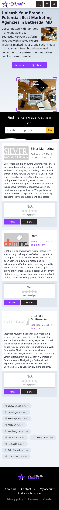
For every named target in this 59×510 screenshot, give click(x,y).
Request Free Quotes (28, 65)
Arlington (44, 437)
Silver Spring (17, 418)
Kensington (17, 412)
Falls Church (17, 450)
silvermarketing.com (41, 157)
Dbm (34, 236)
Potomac (15, 437)
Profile (12, 221)
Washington (17, 431)
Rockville (15, 443)
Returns (33, 499)
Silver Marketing (42, 149)
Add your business (29, 493)
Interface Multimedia (39, 317)
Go (50, 130)
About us (10, 489)
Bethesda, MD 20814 (41, 154)
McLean (15, 424)
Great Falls (17, 456)
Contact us (28, 489)
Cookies (48, 499)
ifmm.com (36, 328)
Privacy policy (15, 499)
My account (47, 489)
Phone (29, 221)
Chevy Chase (17, 405)
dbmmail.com (38, 244)
